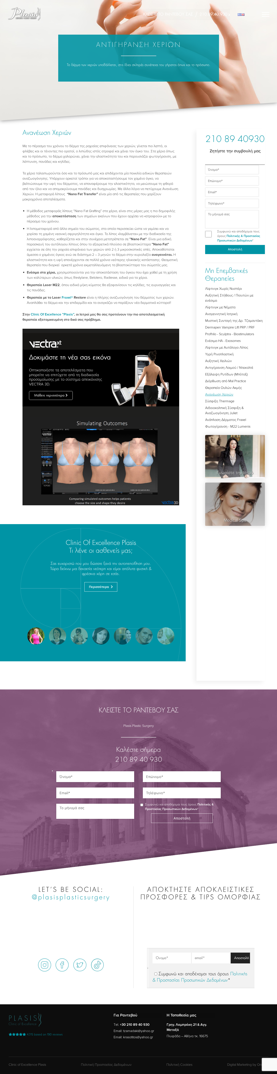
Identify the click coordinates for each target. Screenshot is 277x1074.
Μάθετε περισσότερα (49, 395)
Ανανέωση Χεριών (219, 394)
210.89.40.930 (213, 14)
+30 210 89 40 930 (135, 1024)
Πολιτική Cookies (179, 1065)
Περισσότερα (99, 587)
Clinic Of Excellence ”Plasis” (52, 314)
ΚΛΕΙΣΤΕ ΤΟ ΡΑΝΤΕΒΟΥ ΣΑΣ (168, 14)
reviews (45, 1034)
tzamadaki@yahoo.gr (138, 1031)
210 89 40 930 (138, 760)
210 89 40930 (235, 139)
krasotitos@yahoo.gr (138, 1037)
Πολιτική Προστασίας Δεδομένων (106, 1065)
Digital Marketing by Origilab (247, 1065)
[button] (36, 636)
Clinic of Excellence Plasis (27, 1065)
